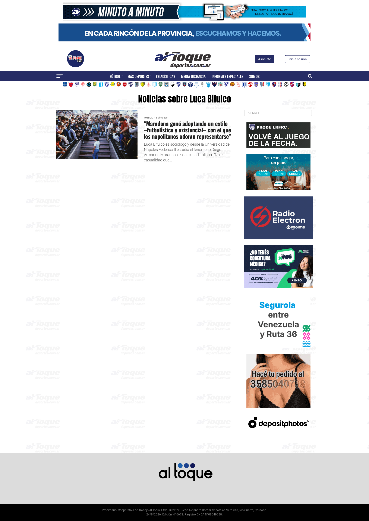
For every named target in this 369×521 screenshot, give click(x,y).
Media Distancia (193, 76)
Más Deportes (138, 76)
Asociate (264, 59)
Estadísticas (165, 76)
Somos (254, 76)
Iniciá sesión (297, 59)
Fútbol (115, 76)
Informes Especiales (227, 76)
